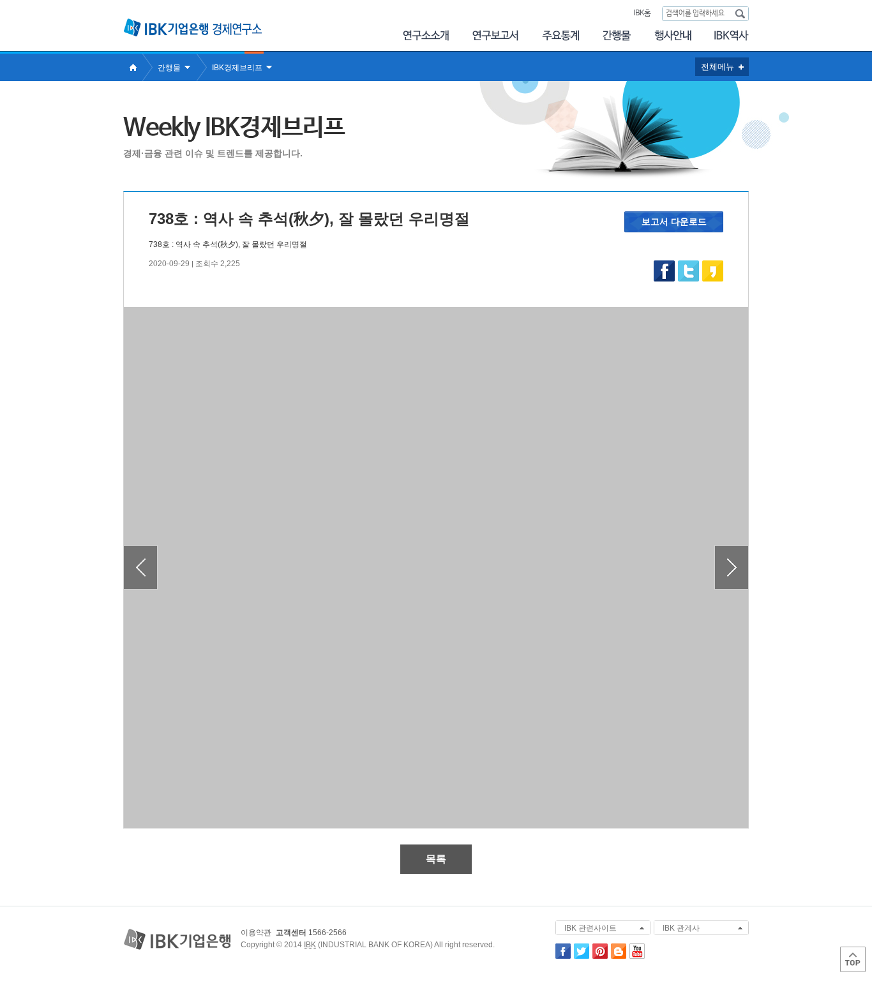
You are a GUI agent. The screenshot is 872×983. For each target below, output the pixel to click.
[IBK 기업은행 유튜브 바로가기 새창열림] (637, 956)
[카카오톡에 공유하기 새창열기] (712, 278)
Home (132, 67)
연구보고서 (495, 35)
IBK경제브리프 (237, 67)
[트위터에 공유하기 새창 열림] (688, 270)
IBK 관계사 (681, 928)
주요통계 (560, 35)
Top (853, 959)
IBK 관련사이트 (590, 928)
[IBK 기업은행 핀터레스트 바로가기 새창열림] (600, 956)
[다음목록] (731, 567)
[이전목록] (141, 567)
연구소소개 (425, 35)
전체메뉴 (717, 66)
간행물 (616, 35)
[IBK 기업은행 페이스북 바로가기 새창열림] (563, 956)
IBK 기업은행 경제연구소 (192, 27)
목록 (436, 858)
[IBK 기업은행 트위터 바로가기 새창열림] (581, 956)
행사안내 (672, 35)
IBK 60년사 (731, 35)
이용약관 (256, 932)
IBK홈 (641, 13)
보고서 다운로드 (674, 221)
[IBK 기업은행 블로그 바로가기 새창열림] (618, 956)
